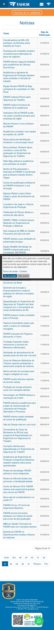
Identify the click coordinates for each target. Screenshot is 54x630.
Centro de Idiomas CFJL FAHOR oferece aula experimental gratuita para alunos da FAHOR (19, 489)
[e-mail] (41, 4)
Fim (46, 563)
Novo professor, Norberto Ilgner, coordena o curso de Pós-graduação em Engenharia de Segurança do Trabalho (18, 151)
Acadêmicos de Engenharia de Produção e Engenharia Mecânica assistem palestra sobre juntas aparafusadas (18, 461)
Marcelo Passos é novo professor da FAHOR (18, 125)
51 (38, 557)
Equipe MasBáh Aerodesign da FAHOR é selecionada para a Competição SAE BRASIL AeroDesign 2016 (17, 251)
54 (11, 563)
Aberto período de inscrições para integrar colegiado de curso (18, 372)
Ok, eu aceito (10, 275)
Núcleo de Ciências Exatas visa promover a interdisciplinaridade (18, 480)
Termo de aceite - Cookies (15, 271)
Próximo (37, 563)
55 (17, 563)
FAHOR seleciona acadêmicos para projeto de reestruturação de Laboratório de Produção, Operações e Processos (19, 407)
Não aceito (23, 275)
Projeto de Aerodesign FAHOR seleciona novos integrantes (17, 472)
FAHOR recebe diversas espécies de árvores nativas (18, 380)
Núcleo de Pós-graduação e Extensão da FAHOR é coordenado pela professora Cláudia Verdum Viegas (19, 173)
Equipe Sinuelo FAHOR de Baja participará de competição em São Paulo (19, 89)
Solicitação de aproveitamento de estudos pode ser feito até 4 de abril (19, 354)
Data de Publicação (44, 33)
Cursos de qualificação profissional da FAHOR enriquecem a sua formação (19, 185)
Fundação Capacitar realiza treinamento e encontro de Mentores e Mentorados (16, 344)
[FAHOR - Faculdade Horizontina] (19, 4)
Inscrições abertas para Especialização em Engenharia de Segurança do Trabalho (18, 449)
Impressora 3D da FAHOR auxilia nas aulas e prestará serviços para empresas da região (19, 115)
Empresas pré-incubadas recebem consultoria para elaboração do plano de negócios (19, 53)
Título (6, 33)
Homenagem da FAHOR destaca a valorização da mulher (19, 396)
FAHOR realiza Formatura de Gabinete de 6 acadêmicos (16, 106)
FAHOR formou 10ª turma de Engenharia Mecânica (16, 506)
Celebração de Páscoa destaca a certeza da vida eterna (18, 213)
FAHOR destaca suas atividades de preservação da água (19, 240)
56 (23, 563)
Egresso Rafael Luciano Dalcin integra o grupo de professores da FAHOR (18, 196)
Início (6, 557)
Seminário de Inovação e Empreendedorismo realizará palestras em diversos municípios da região (18, 292)
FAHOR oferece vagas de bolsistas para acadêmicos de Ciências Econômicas (19, 64)
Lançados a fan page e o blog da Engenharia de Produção (18, 205)
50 (32, 557)
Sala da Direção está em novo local (19, 424)
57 (29, 563)
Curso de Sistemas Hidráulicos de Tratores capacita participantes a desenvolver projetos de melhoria (18, 363)
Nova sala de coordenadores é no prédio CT (18, 498)
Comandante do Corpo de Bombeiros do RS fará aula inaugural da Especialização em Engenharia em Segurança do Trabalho (17, 435)
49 (26, 557)
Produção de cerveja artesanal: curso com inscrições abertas (17, 388)
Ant (14, 557)
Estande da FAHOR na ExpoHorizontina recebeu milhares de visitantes (19, 534)
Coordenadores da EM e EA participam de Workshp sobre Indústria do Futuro (16, 43)
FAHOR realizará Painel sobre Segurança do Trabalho (17, 98)
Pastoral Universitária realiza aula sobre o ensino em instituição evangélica (18, 325)
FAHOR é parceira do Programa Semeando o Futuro (18, 335)
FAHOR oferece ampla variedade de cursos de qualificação (18, 418)
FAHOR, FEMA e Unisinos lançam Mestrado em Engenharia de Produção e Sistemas (18, 223)
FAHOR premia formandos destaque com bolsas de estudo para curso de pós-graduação (17, 516)
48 (20, 557)
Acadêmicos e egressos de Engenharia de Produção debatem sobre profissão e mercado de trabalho (19, 76)
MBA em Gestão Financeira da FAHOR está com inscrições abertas (19, 525)
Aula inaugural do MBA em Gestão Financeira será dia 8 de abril (19, 232)
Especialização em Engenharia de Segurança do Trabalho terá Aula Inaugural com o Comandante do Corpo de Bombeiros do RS (18, 305)
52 (44, 557)
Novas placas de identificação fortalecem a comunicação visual (18, 141)
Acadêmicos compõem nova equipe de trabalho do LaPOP (19, 133)
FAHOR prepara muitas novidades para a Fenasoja (19, 316)
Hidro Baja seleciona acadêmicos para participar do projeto (18, 162)
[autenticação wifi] (49, 4)
